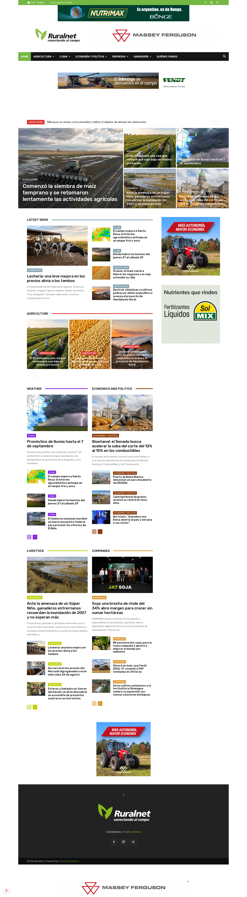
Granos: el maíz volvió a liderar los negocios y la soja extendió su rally (132, 274)
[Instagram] (211, 2)
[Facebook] (205, 2)
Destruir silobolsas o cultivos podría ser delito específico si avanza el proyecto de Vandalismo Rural (132, 294)
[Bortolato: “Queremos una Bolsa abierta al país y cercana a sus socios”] (101, 517)
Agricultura (42, 56)
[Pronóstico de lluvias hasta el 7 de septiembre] (203, 148)
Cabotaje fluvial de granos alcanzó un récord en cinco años (130, 500)
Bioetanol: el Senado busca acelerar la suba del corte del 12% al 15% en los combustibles (122, 446)
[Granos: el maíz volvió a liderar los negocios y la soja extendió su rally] (101, 273)
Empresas (118, 56)
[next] (218, 122)
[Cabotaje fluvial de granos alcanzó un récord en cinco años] (101, 497)
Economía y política (90, 56)
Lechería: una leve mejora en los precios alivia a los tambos (56, 278)
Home (24, 56)
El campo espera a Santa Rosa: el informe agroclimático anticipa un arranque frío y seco (130, 235)
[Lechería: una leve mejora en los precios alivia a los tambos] (57, 246)
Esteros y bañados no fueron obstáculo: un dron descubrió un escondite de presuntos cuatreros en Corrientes (67, 693)
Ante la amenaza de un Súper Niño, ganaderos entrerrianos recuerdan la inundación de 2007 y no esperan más (56, 610)
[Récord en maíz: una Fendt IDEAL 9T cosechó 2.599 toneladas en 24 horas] (101, 666)
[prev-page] (29, 375)
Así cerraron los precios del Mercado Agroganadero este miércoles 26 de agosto (67, 671)
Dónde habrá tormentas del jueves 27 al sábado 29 (131, 256)
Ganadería (141, 56)
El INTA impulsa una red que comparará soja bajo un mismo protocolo (48, 361)
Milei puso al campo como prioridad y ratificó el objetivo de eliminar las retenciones (96, 122)
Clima (63, 56)
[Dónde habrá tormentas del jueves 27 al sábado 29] (101, 254)
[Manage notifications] (6, 890)
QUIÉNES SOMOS (167, 56)
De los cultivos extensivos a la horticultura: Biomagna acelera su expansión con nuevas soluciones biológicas (132, 690)
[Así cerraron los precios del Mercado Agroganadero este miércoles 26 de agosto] (36, 668)
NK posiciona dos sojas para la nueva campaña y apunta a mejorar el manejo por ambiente (132, 647)
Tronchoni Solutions (69, 861)
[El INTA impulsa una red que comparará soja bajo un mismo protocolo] (150, 148)
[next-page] (35, 375)
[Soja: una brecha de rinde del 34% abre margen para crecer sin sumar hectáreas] (122, 575)
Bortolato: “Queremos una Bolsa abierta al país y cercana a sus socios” (132, 519)
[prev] (212, 122)
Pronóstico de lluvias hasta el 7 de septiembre (55, 443)
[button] (224, 56)
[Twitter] (217, 2)
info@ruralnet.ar (131, 831)
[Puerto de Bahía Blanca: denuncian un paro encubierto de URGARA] (101, 477)
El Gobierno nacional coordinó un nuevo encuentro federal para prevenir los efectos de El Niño (67, 523)
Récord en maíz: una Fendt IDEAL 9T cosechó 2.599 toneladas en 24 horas (130, 668)
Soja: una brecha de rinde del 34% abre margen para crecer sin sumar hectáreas (122, 608)
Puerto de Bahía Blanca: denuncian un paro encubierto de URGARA (132, 480)
